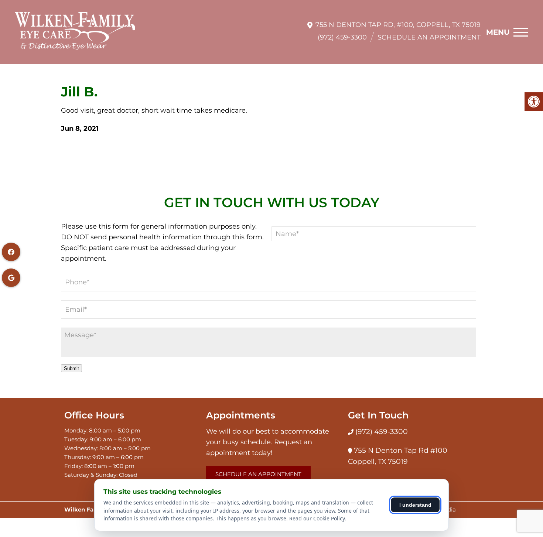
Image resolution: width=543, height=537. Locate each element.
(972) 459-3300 (342, 37)
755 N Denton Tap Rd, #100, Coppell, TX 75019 (398, 25)
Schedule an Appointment (429, 37)
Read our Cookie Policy (317, 518)
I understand (415, 505)
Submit (71, 368)
